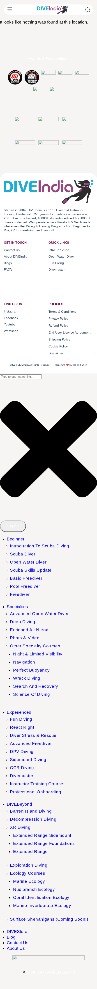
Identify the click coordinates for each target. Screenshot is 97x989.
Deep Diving (22, 621)
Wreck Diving (26, 678)
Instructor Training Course (36, 783)
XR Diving (20, 827)
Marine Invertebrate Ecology (42, 905)
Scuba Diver (22, 554)
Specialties (17, 606)
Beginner (15, 539)
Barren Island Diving (31, 811)
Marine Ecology (29, 881)
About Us (16, 948)
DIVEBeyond (19, 804)
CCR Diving (22, 767)
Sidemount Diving (28, 759)
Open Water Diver (28, 562)
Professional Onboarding (35, 791)
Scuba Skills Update (31, 570)
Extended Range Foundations (44, 843)
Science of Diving (31, 694)
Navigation (24, 662)
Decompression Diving (33, 819)
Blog (11, 937)
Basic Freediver (26, 578)
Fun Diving (21, 719)
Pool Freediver (25, 586)
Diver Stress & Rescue (33, 735)
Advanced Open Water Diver (39, 613)
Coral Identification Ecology (41, 897)
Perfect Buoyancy (31, 670)
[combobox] (21, 376)
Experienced (19, 712)
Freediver (20, 594)
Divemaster (21, 775)
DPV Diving (22, 751)
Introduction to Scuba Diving (39, 546)
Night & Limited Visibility (37, 654)
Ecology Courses (27, 873)
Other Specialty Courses (35, 646)
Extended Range (30, 851)
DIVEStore (17, 931)
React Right (22, 727)
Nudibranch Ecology (34, 889)
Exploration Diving (28, 865)
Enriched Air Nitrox (29, 629)
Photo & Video (24, 637)
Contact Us (17, 942)
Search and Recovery (35, 686)
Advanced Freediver (31, 743)
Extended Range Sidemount (42, 835)
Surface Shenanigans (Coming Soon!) (49, 919)
